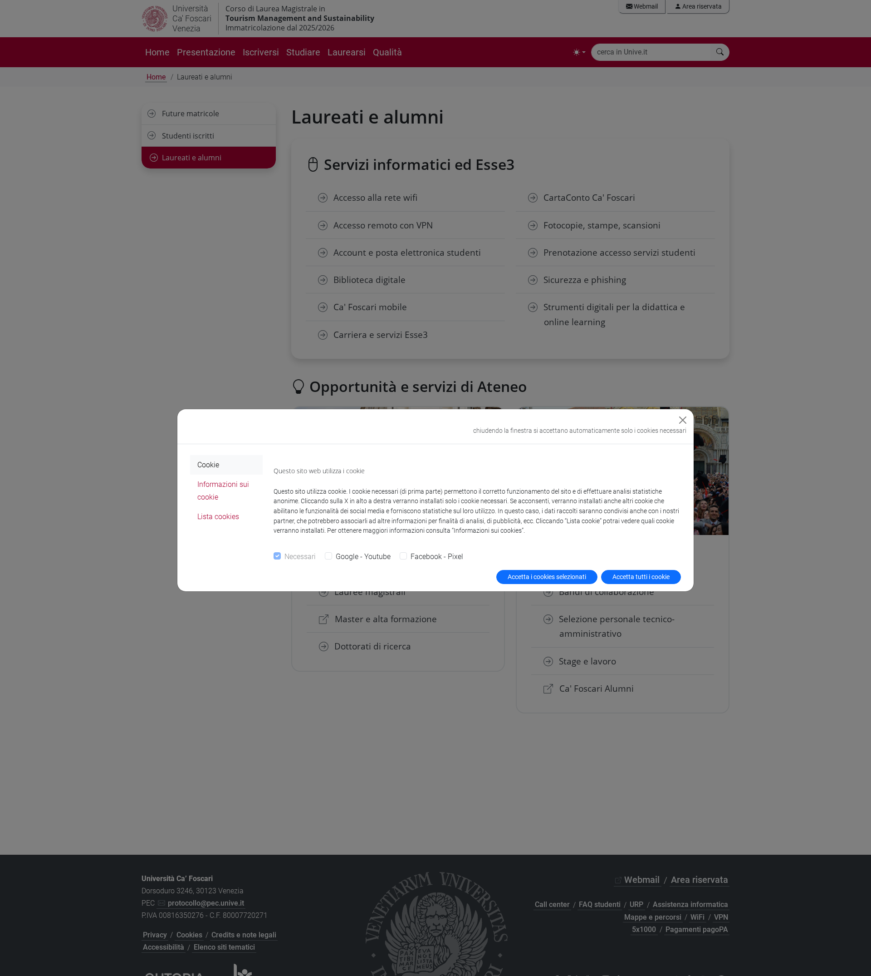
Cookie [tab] (208, 465)
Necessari (300, 556)
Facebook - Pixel (437, 556)
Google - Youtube (363, 556)
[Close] (682, 420)
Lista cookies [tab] (218, 516)
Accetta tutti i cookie (641, 576)
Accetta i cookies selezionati (547, 576)
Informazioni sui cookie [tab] (223, 490)
